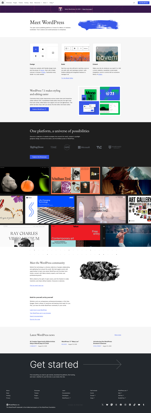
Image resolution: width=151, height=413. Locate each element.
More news (118, 335)
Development (97, 346)
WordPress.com (123, 390)
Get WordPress (143, 2)
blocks (42, 70)
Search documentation (36, 316)
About (7, 390)
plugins (100, 74)
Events (92, 393)
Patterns (36, 398)
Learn (63, 390)
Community (33, 346)
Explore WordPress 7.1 (39, 109)
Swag (92, 398)
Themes (36, 393)
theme (43, 72)
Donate (92, 395)
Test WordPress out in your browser (40, 313)
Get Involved (93, 390)
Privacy (8, 398)
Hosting (8, 395)
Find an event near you (36, 285)
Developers (65, 395)
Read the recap (87, 9)
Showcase (37, 390)
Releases (64, 344)
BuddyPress (122, 398)
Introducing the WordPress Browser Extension (102, 342)
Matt (120, 393)
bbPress (121, 395)
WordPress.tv (66, 398)
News (7, 393)
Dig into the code (35, 319)
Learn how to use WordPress (38, 310)
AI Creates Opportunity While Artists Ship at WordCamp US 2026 (42, 342)
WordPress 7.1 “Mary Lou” (70, 341)
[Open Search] (134, 2)
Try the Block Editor (67, 78)
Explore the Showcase (39, 157)
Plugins (36, 395)
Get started (54, 364)
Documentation (66, 393)
